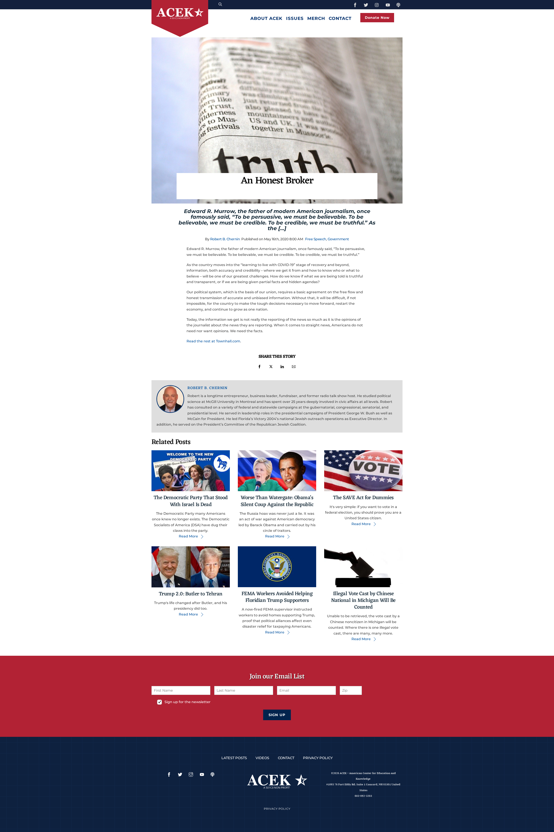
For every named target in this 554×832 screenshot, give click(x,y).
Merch (316, 18)
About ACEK (266, 18)
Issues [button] (295, 18)
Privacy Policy (318, 758)
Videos (262, 758)
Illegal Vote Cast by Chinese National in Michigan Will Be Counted (363, 600)
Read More (188, 536)
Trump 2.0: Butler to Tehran (190, 594)
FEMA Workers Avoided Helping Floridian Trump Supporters (277, 597)
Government (338, 239)
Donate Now (377, 18)
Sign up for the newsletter (187, 702)
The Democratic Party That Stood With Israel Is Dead (191, 501)
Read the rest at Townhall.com (213, 341)
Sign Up (277, 715)
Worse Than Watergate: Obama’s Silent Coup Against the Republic (277, 501)
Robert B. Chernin (225, 239)
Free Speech (315, 239)
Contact (340, 18)
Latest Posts (234, 758)
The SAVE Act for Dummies (363, 497)
